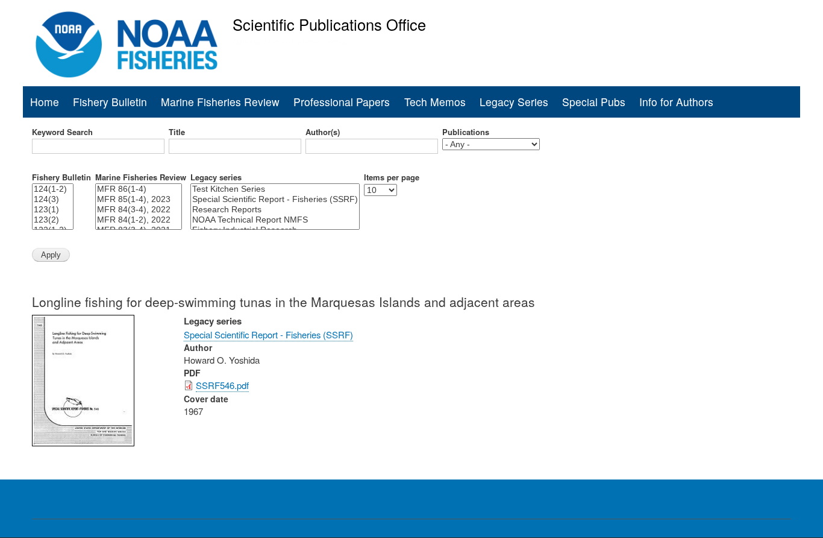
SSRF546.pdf (222, 385)
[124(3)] (53, 199)
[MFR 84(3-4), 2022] (138, 209)
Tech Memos (435, 101)
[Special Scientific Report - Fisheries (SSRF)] (275, 199)
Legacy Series (514, 101)
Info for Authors (676, 101)
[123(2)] (53, 220)
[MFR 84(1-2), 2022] (138, 220)
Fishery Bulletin (110, 101)
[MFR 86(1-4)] (138, 189)
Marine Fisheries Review (220, 101)
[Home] (127, 44)
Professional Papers (341, 101)
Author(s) (322, 132)
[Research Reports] (275, 209)
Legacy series (216, 177)
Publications (465, 132)
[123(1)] (53, 209)
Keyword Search (62, 132)
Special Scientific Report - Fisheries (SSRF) (268, 334)
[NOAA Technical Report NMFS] (275, 220)
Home (44, 101)
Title (177, 132)
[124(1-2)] (53, 189)
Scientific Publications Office (329, 24)
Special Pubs (593, 101)
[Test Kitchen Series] (275, 189)
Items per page (391, 177)
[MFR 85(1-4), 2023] (138, 199)
